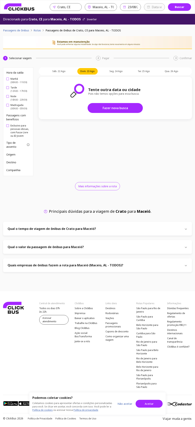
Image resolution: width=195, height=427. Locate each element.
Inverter (92, 19)
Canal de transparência (174, 340)
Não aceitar (124, 404)
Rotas (37, 30)
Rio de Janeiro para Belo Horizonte (146, 360)
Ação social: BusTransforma (83, 334)
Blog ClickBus (82, 328)
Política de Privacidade (40, 418)
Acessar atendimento (49, 319)
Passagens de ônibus (16, 30)
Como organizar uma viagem (117, 338)
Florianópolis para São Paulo (146, 385)
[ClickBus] (19, 7)
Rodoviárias (112, 313)
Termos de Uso (87, 418)
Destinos (110, 308)
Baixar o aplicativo (85, 318)
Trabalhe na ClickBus (86, 323)
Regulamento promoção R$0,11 (177, 323)
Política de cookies (42, 410)
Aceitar (149, 404)
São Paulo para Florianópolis (144, 377)
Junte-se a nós (82, 341)
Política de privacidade (86, 410)
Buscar (179, 7)
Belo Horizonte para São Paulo (147, 326)
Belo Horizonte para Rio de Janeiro (147, 368)
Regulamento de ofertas (176, 315)
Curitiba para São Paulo (145, 335)
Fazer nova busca (115, 108)
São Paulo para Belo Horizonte (147, 351)
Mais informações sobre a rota (97, 186)
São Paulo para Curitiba (144, 318)
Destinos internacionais (175, 331)
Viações (109, 318)
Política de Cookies (65, 418)
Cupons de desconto (117, 331)
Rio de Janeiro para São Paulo (146, 343)
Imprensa (80, 313)
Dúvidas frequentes (178, 308)
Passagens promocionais (113, 324)
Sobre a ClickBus (84, 308)
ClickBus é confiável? (178, 346)
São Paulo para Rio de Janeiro (148, 310)
